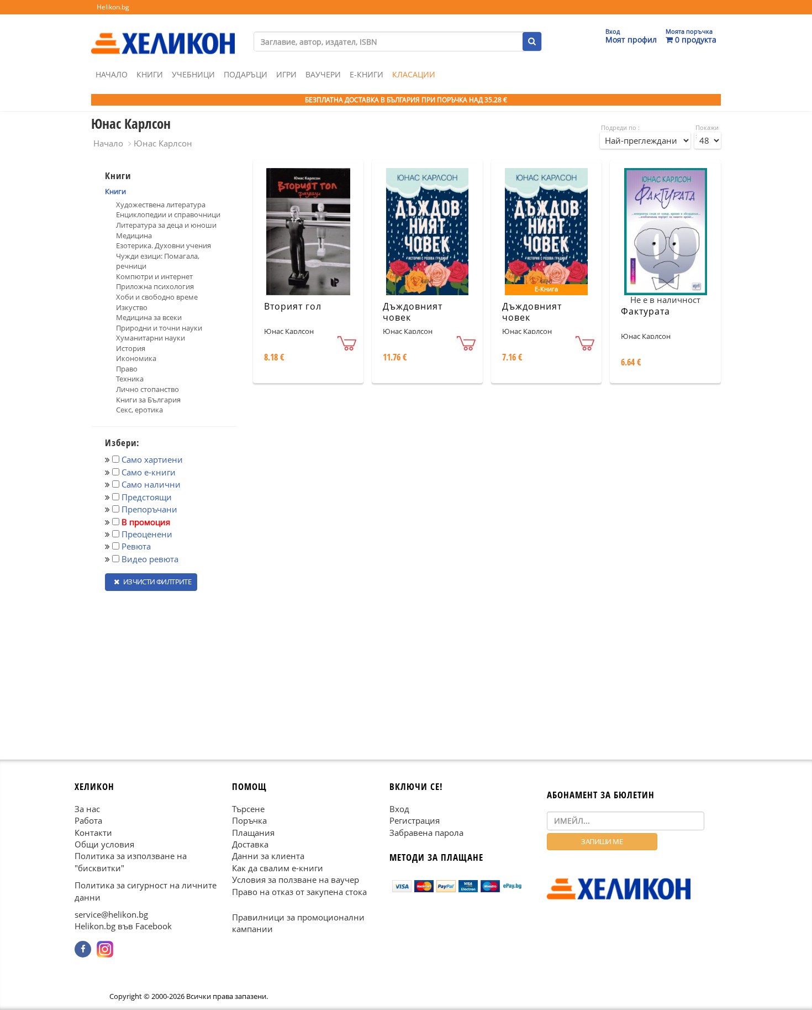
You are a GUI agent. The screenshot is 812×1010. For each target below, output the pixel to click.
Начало (112, 74)
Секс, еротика (139, 410)
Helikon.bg (113, 7)
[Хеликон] (163, 34)
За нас (87, 808)
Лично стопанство (147, 389)
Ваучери (323, 74)
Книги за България (148, 400)
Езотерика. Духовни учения (163, 245)
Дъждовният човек (412, 312)
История (130, 348)
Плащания (253, 832)
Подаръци (245, 74)
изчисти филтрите (156, 582)
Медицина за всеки (149, 317)
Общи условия (104, 844)
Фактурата (645, 311)
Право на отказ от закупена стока (299, 891)
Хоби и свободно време (157, 297)
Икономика (136, 358)
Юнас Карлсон (163, 143)
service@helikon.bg (111, 914)
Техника (130, 379)
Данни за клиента (268, 855)
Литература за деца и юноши (166, 225)
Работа (88, 820)
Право (127, 369)
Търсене (248, 808)
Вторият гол (292, 306)
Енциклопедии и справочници (168, 214)
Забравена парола (426, 832)
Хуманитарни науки (150, 338)
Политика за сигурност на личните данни (146, 891)
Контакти (93, 832)
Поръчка (249, 820)
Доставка (250, 844)
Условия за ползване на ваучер (295, 879)
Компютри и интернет (154, 276)
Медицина (134, 235)
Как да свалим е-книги (277, 867)
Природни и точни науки (159, 328)
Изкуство (131, 307)
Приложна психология (155, 286)
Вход (399, 808)
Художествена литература (160, 205)
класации (413, 74)
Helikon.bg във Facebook (123, 925)
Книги (149, 74)
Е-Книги (366, 74)
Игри (286, 74)
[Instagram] (105, 949)
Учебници (193, 74)
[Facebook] (83, 949)
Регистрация (414, 820)
